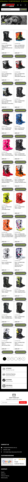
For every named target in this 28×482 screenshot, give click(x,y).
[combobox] (14, 9)
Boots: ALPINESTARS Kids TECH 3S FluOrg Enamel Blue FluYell (20, 47)
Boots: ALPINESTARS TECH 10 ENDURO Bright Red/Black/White (7, 181)
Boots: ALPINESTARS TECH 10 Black (20, 101)
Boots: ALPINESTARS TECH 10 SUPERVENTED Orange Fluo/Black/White (7, 235)
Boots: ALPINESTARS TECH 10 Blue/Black (20, 128)
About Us (3, 474)
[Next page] (23, 358)
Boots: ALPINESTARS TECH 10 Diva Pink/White (7, 154)
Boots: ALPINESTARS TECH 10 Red (20, 207)
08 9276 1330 (6, 449)
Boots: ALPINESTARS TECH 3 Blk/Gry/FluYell (20, 291)
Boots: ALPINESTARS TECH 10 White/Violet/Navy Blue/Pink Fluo (20, 264)
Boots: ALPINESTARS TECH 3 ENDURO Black (7, 317)
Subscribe (23, 402)
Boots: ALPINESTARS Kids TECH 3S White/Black (7, 75)
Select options (7, 56)
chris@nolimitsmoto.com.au (10, 447)
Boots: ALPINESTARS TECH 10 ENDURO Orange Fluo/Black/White (20, 181)
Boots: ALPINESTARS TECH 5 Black (20, 317)
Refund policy (4, 477)
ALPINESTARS (4, 43)
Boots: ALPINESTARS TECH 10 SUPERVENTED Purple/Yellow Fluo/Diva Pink (20, 236)
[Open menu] (25, 5)
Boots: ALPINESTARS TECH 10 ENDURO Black (20, 154)
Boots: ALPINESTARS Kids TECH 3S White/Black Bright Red (20, 75)
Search (24, 9)
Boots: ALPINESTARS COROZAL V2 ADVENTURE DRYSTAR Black (7, 47)
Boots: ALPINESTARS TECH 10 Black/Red (7, 128)
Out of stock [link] (7, 325)
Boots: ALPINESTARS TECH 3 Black (7, 291)
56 (19, 358)
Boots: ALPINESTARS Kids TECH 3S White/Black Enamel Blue (7, 102)
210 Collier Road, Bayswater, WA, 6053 (12, 452)
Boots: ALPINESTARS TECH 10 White (7, 263)
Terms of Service (5, 475)
